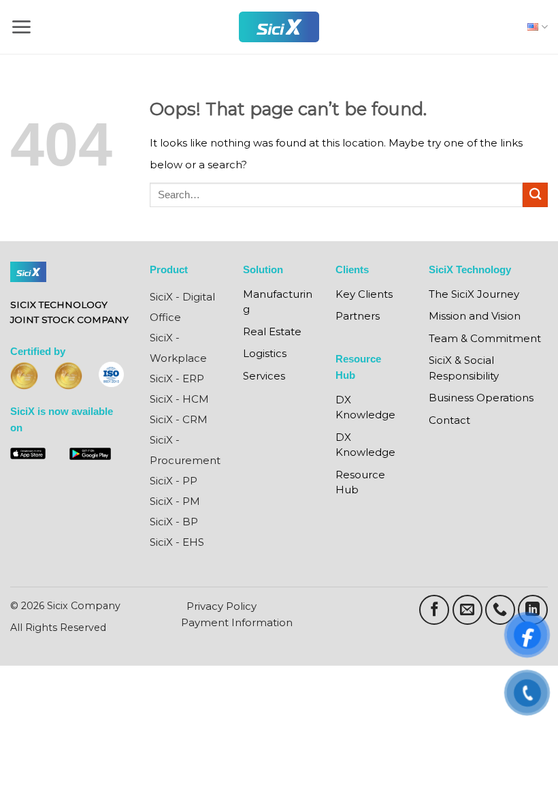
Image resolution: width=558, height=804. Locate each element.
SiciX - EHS (177, 542)
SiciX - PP (173, 480)
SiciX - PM (175, 501)
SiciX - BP (174, 521)
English (534, 27)
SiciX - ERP (177, 378)
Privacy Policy (221, 606)
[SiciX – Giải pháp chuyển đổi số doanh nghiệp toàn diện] (279, 27)
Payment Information (237, 622)
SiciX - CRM (179, 419)
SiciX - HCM (179, 398)
